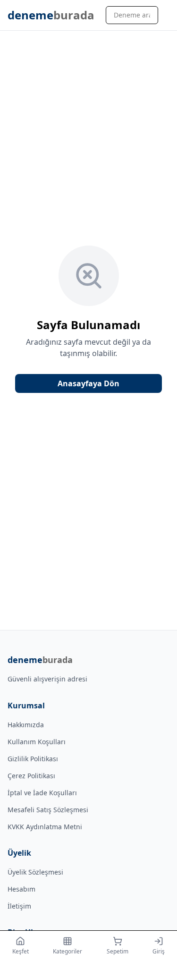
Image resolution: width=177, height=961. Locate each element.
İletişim (19, 905)
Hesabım (21, 888)
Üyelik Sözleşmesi (35, 871)
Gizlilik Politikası (33, 758)
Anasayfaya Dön (88, 383)
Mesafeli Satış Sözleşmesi (48, 809)
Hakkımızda (26, 724)
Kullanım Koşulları (37, 741)
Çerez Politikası (31, 775)
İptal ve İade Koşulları (42, 792)
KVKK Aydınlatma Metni (45, 826)
